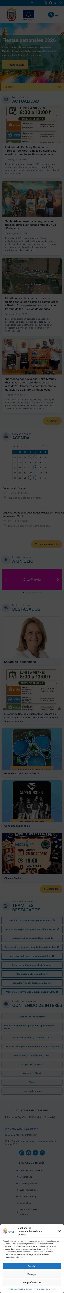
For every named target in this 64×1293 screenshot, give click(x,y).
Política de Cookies (17, 1289)
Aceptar (32, 1266)
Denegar (32, 1274)
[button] (59, 1231)
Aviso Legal (50, 1289)
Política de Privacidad (35, 1289)
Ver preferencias (32, 1282)
